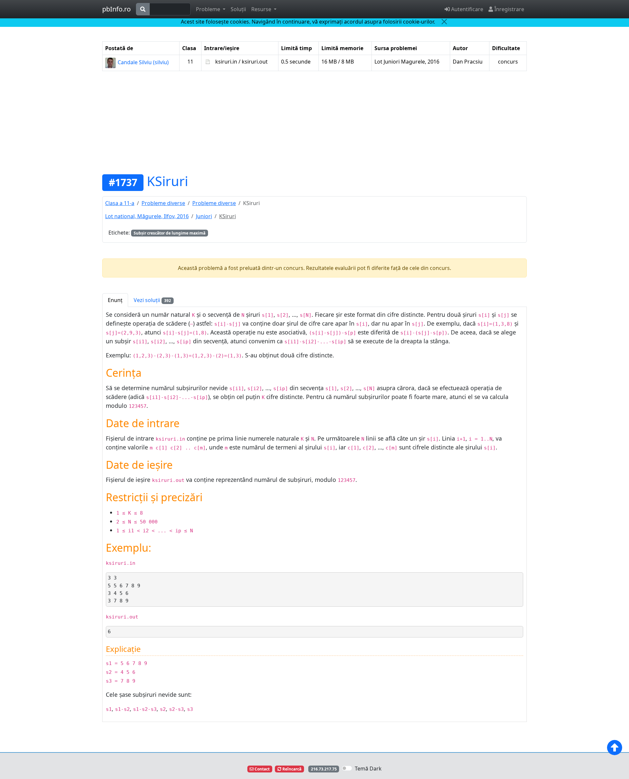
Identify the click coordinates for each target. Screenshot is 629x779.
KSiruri (167, 181)
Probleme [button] (208, 9)
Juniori (204, 216)
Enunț (115, 300)
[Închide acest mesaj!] (444, 22)
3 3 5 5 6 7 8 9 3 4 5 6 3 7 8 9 (124, 589)
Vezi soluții (152, 300)
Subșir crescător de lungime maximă (169, 233)
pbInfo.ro (116, 9)
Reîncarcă (291, 769)
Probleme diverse (163, 203)
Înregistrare (508, 9)
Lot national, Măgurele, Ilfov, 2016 (147, 216)
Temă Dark (368, 768)
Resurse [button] (262, 9)
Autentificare (466, 9)
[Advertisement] (314, 122)
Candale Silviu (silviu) (142, 62)
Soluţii (238, 9)
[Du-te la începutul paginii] (614, 747)
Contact (262, 769)
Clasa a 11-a (119, 203)
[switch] (347, 768)
